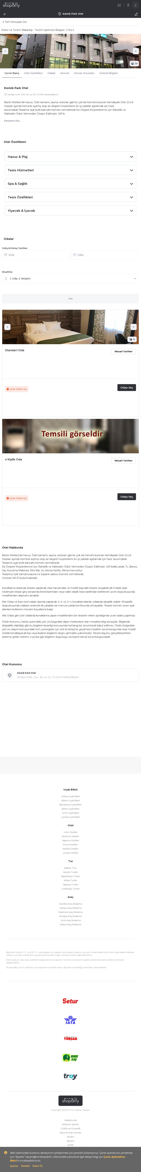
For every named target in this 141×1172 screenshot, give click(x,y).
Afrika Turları (70, 880)
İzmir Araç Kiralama (71, 920)
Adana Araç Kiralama (70, 924)
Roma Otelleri (70, 844)
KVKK (70, 1145)
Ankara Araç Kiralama (71, 908)
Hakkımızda (70, 1120)
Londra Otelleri (70, 853)
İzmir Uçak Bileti (70, 813)
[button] (70, 256)
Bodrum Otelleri (70, 836)
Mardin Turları (70, 872)
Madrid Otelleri (70, 848)
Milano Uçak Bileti (70, 800)
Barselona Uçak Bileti (70, 804)
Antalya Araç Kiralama (70, 916)
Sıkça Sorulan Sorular (70, 1132)
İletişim (70, 1141)
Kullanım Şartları (70, 1124)
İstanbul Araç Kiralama (70, 904)
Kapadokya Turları (70, 876)
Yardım (70, 1136)
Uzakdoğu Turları (71, 888)
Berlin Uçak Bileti (70, 809)
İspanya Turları (70, 884)
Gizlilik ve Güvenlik (70, 1128)
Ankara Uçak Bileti (70, 796)
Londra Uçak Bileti (70, 817)
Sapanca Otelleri (70, 840)
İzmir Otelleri (71, 832)
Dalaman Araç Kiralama (70, 912)
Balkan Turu (70, 868)
